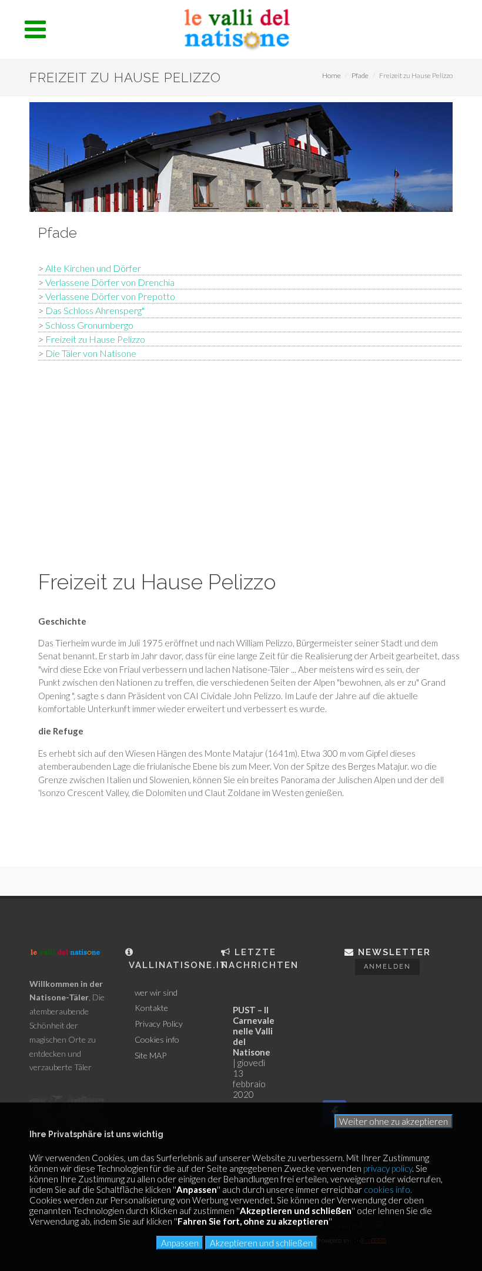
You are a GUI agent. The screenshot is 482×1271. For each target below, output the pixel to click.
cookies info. (388, 1189)
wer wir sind (156, 992)
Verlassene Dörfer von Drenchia (110, 282)
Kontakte (151, 1008)
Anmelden (387, 966)
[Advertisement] (249, 462)
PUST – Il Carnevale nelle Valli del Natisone (254, 1030)
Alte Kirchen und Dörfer (93, 268)
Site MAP (150, 1055)
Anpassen (180, 1243)
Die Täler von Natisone (90, 353)
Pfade (360, 75)
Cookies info (157, 1039)
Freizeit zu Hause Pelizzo (95, 339)
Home (331, 75)
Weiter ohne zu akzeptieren (393, 1121)
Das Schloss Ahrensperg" (95, 310)
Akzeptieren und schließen (261, 1243)
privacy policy (387, 1168)
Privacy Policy (159, 1024)
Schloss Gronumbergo (89, 325)
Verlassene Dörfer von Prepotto (110, 296)
